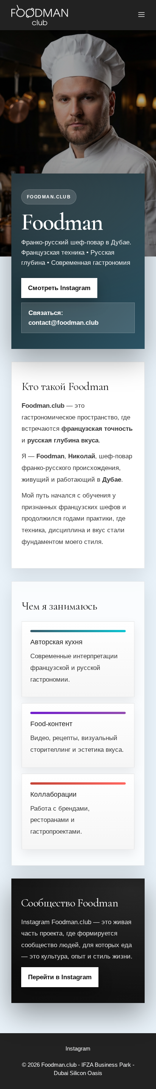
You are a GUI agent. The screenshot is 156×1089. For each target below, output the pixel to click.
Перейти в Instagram (60, 977)
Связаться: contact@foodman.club (63, 317)
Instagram (78, 1048)
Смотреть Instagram (59, 288)
